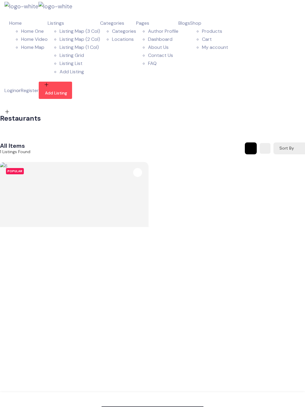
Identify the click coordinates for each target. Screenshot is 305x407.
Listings (56, 23)
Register (30, 90)
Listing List (71, 63)
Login (10, 90)
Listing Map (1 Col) (79, 47)
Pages (142, 23)
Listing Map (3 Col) (80, 31)
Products (212, 31)
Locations (123, 39)
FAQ (152, 63)
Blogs (184, 23)
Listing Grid (72, 55)
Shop (195, 23)
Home (15, 23)
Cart (207, 39)
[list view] (265, 148)
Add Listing (72, 72)
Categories (112, 23)
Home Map (32, 47)
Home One (32, 31)
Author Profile (163, 31)
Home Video (34, 39)
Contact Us (160, 55)
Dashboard (160, 39)
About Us (158, 47)
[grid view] (251, 148)
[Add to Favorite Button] (137, 172)
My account (215, 47)
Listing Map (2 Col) (80, 39)
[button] (7, 200)
